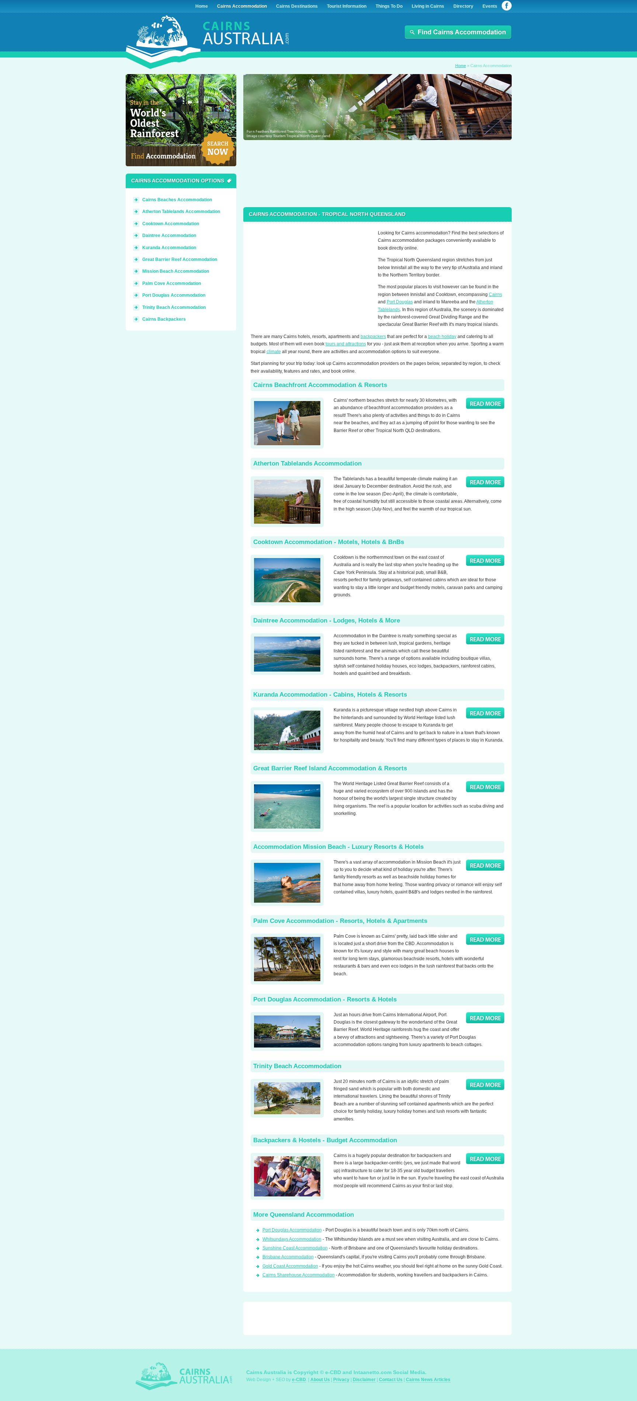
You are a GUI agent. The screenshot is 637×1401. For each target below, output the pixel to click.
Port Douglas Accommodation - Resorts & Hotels (325, 999)
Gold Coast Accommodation (290, 1266)
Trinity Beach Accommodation (297, 1066)
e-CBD (299, 1379)
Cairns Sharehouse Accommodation (298, 1275)
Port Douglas (400, 301)
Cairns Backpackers (164, 319)
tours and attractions (346, 343)
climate (274, 351)
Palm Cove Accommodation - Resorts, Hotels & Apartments (340, 920)
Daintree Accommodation (169, 235)
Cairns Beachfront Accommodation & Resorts (320, 384)
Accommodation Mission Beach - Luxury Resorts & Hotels (338, 846)
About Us (320, 1379)
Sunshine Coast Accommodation (295, 1248)
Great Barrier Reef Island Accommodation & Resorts (330, 768)
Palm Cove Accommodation (171, 283)
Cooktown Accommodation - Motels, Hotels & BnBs (328, 542)
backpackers (373, 336)
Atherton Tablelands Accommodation (307, 463)
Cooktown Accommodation (170, 223)
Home (460, 65)
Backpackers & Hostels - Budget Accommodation (325, 1140)
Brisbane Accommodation (288, 1256)
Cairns (495, 294)
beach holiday (442, 336)
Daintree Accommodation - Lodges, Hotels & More (326, 620)
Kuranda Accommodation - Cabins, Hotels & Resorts (330, 694)
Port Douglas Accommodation (292, 1230)
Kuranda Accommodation (169, 247)
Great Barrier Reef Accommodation (179, 259)
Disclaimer (364, 1379)
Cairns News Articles (428, 1379)
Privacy (341, 1379)
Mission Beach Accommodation (175, 271)
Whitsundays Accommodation (291, 1239)
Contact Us (391, 1379)
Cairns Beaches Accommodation (177, 199)
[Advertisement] (308, 275)
